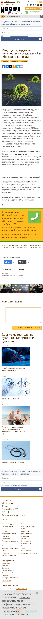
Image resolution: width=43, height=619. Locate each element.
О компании (32, 2)
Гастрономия (6, 546)
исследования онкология (18, 245)
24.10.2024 (5, 440)
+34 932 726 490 (21, 589)
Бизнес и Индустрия (9, 524)
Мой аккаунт (6, 581)
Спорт (4, 551)
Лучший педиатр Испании (13, 462)
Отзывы (5, 575)
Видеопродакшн (8, 561)
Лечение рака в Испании (12, 275)
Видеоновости (26, 524)
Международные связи (29, 553)
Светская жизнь (7, 526)
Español (40, 2)
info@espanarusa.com (17, 237)
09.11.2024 (5, 404)
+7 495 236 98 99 (10, 234)
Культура (24, 548)
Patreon (29, 182)
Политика (5, 536)
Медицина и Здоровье (12, 16)
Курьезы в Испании (9, 556)
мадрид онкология (34, 245)
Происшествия (26, 551)
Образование (26, 546)
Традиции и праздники (10, 541)
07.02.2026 (5, 346)
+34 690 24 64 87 (9, 2)
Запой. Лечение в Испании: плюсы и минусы (13, 369)
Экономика (25, 536)
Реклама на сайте (8, 573)
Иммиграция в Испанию (10, 578)
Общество (5, 553)
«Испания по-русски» (13, 221)
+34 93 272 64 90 (9, 4)
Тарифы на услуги (8, 570)
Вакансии (5, 568)
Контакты (5, 566)
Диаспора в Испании (9, 534)
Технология (6, 539)
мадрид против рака (9, 247)
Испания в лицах (26, 534)
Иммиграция (25, 531)
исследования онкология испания (29, 247)
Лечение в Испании (10, 399)
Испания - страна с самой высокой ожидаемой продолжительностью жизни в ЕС (15, 430)
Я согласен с (16, 36)
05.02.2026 (5, 376)
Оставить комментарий (27, 327)
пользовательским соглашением (19, 36)
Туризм (23, 539)
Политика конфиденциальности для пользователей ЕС (16, 604)
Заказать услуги (34, 12)
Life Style (5, 531)
